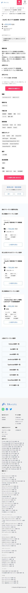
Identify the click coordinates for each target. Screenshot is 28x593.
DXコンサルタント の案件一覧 (9, 545)
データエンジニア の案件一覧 (9, 577)
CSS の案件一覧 (15, 441)
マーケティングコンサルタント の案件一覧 (12, 544)
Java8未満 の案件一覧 (7, 445)
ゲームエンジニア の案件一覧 (9, 505)
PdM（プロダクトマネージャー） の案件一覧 (12, 525)
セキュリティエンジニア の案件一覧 (10, 488)
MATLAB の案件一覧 (7, 450)
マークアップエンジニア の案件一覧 (10, 503)
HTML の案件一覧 (6, 441)
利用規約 (4, 419)
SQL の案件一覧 (6, 460)
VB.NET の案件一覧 (17, 467)
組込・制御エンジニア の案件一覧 (10, 510)
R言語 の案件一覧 (16, 448)
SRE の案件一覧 (21, 481)
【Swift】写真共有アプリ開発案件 (13, 223)
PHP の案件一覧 (15, 453)
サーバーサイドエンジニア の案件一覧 (11, 493)
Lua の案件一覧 (15, 455)
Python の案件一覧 (7, 448)
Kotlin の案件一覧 (6, 463)
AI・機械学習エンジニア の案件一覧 (10, 583)
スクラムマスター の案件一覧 (9, 527)
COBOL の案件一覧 (7, 467)
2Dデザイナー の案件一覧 (8, 559)
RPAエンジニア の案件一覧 (8, 506)
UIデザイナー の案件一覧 (8, 564)
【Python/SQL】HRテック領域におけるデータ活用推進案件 (13, 301)
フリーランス (4, 434)
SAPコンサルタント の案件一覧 (9, 540)
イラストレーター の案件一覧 (9, 557)
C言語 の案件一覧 (15, 457)
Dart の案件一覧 (6, 457)
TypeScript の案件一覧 (19, 443)
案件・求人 (4, 432)
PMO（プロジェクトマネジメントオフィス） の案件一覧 (14, 521)
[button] (14, 439)
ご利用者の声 (18, 430)
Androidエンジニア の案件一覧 (9, 479)
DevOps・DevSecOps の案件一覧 (10, 482)
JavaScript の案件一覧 (8, 443)
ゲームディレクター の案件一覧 (9, 532)
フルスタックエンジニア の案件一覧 (10, 494)
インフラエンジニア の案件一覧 (9, 481)
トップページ (4, 8)
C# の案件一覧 (6, 458)
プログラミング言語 (6, 430)
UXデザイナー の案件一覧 (8, 566)
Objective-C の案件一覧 (17, 462)
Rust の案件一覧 (6, 451)
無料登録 (19, 3)
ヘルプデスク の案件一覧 (8, 552)
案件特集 (4, 436)
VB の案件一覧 (6, 465)
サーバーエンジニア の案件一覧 (9, 489)
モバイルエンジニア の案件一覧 (9, 476)
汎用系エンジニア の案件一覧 (9, 512)
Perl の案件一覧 (6, 455)
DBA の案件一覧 (6, 484)
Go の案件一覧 (15, 451)
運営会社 (4, 417)
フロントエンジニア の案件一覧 (9, 491)
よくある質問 (18, 423)
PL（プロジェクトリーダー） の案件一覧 (11, 518)
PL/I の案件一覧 (6, 469)
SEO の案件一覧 (6, 571)
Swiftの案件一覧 (20, 8)
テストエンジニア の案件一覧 (9, 500)
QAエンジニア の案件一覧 (8, 501)
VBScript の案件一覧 (15, 465)
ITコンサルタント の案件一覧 (9, 537)
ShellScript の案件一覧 (16, 469)
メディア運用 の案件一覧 (18, 572)
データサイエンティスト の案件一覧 (10, 581)
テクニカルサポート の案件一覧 (9, 550)
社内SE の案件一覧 (7, 496)
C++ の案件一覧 (14, 458)
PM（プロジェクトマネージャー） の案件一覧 (12, 523)
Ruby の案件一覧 (18, 446)
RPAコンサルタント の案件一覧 (9, 542)
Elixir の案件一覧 (16, 450)
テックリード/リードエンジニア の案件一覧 (12, 517)
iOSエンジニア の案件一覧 (8, 477)
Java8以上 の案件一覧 (18, 445)
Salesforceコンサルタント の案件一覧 (11, 538)
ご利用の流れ (18, 417)
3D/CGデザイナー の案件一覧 (9, 561)
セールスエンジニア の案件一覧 (9, 498)
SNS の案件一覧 (15, 571)
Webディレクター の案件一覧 (9, 530)
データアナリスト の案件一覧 (9, 579)
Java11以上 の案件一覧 (8, 446)
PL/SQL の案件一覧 (16, 460)
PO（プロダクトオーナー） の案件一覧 (11, 528)
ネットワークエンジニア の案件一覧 (10, 486)
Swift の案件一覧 (6, 462)
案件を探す (12, 8)
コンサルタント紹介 (19, 419)
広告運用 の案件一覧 (7, 572)
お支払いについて (19, 421)
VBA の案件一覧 (15, 463)
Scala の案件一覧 (6, 453)
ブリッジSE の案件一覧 (8, 508)
